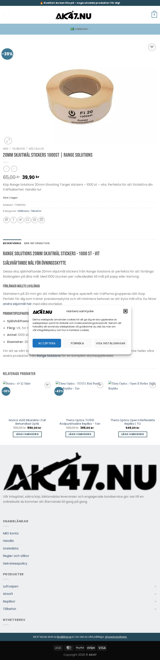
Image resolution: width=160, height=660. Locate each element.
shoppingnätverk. (116, 637)
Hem (5, 149)
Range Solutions (48, 355)
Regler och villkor (16, 556)
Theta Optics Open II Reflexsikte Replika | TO (132, 422)
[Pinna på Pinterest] (34, 220)
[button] (125, 311)
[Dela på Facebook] (13, 220)
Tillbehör (18, 149)
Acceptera (47, 343)
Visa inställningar (110, 343)
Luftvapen (10, 586)
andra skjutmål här (17, 304)
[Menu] (6, 15)
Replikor (9, 601)
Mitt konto (11, 533)
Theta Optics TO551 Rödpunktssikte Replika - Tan (80, 422)
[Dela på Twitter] (20, 220)
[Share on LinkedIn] (41, 220)
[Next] (157, 413)
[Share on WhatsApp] (6, 220)
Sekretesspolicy (15, 563)
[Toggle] (155, 586)
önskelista (10, 548)
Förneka (77, 343)
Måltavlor (36, 149)
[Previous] (3, 413)
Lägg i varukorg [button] (27, 434)
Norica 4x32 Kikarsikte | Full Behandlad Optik (27, 422)
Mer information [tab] (37, 243)
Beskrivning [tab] (12, 243)
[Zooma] (8, 141)
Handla (8, 541)
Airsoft (8, 594)
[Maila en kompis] (27, 220)
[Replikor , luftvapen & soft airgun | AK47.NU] (73, 15)
